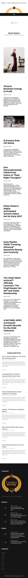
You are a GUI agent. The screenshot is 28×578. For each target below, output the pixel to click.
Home (12, 23)
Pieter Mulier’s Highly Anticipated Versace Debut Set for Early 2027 (13, 211)
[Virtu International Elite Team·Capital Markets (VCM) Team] (5, 508)
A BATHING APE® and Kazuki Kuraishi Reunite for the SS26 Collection (13, 325)
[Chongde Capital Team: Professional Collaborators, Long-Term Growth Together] (5, 515)
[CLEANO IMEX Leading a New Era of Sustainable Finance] (5, 542)
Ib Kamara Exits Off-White (12, 141)
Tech (2, 562)
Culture (3, 555)
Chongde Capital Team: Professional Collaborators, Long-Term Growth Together (19, 515)
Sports (2, 564)
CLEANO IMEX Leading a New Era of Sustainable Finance (18, 542)
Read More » (4, 370)
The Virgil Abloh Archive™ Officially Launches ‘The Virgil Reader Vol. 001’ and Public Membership (13, 286)
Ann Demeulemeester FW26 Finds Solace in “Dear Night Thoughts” (13, 172)
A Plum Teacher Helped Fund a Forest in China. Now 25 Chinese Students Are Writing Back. (18, 522)
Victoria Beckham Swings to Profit (13, 89)
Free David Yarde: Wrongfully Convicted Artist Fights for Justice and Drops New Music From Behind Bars (18, 535)
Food (2, 559)
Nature (2, 569)
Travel (2, 566)
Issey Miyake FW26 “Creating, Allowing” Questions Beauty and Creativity (13, 247)
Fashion (3, 557)
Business (3, 553)
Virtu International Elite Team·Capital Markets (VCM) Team (17, 509)
